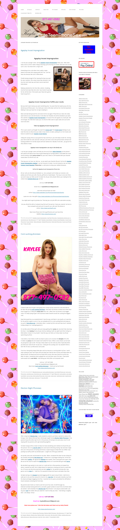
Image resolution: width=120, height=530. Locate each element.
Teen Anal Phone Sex (84, 327)
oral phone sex (30, 374)
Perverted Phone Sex (84, 266)
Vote (44, 517)
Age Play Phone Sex (52, 218)
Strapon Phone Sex (83, 309)
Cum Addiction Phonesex (85, 167)
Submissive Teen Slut (84, 315)
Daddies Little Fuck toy (84, 172)
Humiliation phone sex (84, 219)
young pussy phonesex (84, 356)
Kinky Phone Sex (83, 239)
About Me (45, 9)
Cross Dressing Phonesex (85, 159)
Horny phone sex (83, 211)
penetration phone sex (84, 264)
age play (81, 112)
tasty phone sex (83, 321)
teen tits (50, 477)
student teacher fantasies (85, 311)
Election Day (34, 515)
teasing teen (68, 376)
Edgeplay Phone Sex (84, 192)
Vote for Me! (72, 9)
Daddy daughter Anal (84, 174)
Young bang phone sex (84, 348)
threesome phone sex (84, 342)
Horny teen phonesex (84, 215)
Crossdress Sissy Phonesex (85, 161)
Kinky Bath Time (83, 235)
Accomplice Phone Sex (84, 108)
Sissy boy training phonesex (85, 290)
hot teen (92, 383)
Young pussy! (82, 358)
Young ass (87, 398)
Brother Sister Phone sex (85, 143)
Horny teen (48, 376)
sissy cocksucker (83, 291)
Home (22, 9)
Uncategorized (45, 374)
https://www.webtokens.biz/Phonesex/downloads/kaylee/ (48, 192)
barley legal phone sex (84, 130)
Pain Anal (90, 388)
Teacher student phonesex (85, 323)
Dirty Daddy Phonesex (84, 184)
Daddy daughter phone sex (85, 176)
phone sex (81, 389)
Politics (59, 515)
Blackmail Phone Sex (84, 139)
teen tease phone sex (84, 338)
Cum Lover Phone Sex (84, 170)
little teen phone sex (84, 243)
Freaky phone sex (83, 202)
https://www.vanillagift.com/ (48, 208)
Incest (80, 223)
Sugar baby (92, 390)
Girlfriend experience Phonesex (86, 210)
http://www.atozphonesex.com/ (46, 368)
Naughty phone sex (83, 260)
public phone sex (83, 276)
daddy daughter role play (86, 379)
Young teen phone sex (84, 364)
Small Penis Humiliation (84, 305)
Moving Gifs (38, 13)
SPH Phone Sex (82, 307)
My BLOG (29, 9)
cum (90, 378)
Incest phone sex (88, 385)
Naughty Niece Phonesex (85, 258)
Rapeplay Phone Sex (84, 280)
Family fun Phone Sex (84, 198)
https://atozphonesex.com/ (48, 214)
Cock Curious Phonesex (84, 149)
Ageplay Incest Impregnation (33, 50)
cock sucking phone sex (84, 151)
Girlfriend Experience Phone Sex (86, 208)
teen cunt (82, 392)
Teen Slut (81, 396)
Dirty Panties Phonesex (84, 188)
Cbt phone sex (82, 145)
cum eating (69, 374)
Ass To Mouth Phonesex (85, 122)
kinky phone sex (83, 387)
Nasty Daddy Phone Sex (84, 249)
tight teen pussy (93, 397)
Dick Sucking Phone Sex (38, 376)
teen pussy (31, 378)
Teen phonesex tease (84, 334)
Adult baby (91, 375)
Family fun (81, 380)
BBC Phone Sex (82, 131)
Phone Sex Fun (82, 270)
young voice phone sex (84, 366)
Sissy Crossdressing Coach (85, 293)
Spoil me (63, 9)
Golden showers (93, 381)
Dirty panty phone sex (84, 190)
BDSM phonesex (83, 135)
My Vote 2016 (54, 515)
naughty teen (90, 386)
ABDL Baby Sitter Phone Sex (85, 104)
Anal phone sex (82, 120)
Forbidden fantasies (89, 380)
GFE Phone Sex (82, 206)
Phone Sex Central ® (89, 413)
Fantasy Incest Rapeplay (59, 220)
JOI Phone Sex (82, 231)
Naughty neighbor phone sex (86, 254)
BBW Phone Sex (82, 133)
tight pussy (81, 397)
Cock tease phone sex (84, 155)
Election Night (40, 515)
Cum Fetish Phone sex (59, 372)
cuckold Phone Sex (83, 165)
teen (97, 390)
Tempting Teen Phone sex (85, 340)
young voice (83, 402)
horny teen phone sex (84, 213)
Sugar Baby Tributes (26, 13)
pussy (85, 389)
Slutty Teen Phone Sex (84, 301)
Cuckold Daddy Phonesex (85, 163)
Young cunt (95, 398)
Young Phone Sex (83, 350)
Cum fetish (23, 376)
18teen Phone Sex (83, 98)
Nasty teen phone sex (84, 252)
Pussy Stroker (29, 222)
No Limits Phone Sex (83, 388)
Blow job (57, 374)
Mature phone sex (83, 245)
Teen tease (86, 396)
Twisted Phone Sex (46, 222)
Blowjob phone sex (37, 372)
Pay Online (55, 9)
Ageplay (82, 377)
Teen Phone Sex (25, 378)
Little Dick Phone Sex (84, 241)
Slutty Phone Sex (83, 299)
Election (29, 515)
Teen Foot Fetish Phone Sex (85, 329)
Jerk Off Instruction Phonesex (86, 229)
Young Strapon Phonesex (85, 362)
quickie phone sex (66, 515)
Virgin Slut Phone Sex (56, 222)
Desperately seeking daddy (85, 180)
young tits (96, 401)
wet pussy (37, 378)
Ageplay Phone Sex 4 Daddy (85, 118)
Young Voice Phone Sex (86, 404)
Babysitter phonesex (84, 126)
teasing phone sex (83, 325)
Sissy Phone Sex (83, 295)
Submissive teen (61, 376)
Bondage (86, 378)
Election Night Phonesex (31, 388)
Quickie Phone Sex (83, 278)
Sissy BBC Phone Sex (84, 288)
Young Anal (81, 398)
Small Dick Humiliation (84, 303)
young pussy (86, 400)
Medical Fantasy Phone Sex (85, 247)
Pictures (81, 9)
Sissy (88, 389)
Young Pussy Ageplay (84, 352)
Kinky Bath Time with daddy (85, 237)
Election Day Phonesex (38, 513)
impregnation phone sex (63, 218)
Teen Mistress (90, 392)
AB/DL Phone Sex (83, 102)
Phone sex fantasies (83, 268)
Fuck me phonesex (83, 204)
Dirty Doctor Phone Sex (84, 186)
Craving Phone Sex (83, 157)
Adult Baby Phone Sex (84, 110)
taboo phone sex (33, 517)
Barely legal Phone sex (84, 128)
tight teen (86, 397)
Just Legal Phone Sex (84, 233)
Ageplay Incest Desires (47, 220)
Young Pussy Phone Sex (84, 354)
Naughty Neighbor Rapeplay (86, 256)
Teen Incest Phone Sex (84, 331)
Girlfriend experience (84, 381)
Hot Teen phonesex (83, 217)
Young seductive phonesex (85, 360)
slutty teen (53, 376)
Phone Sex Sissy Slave (84, 272)
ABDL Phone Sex (83, 106)
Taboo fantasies (37, 222)
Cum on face (30, 376)
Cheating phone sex (83, 147)
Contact (37, 9)
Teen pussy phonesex (84, 336)
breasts (24, 515)
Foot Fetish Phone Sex (84, 200)
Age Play (88, 377)
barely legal (94, 377)
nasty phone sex (83, 251)
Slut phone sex (32, 220)
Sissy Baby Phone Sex (84, 284)
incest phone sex (83, 225)
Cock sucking (62, 374)
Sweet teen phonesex (84, 317)
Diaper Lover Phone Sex (84, 182)
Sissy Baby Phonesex (84, 286)
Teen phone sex (82, 332)
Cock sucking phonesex (30, 234)
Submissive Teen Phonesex (85, 313)
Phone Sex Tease (83, 274)
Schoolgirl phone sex (84, 282)
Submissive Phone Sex (84, 390)
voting (46, 517)
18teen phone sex (84, 375)
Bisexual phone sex (83, 137)
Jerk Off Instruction (83, 227)
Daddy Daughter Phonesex (85, 178)
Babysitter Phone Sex (84, 124)
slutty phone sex (25, 517)
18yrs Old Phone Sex (84, 100)
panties (95, 388)
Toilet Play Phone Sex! (84, 344)
